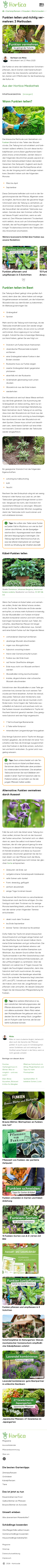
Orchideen (7, 1476)
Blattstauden (38, 11)
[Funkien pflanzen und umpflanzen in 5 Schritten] (20, 258)
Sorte (9, 863)
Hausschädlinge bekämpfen (14, 1538)
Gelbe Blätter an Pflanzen (14, 1501)
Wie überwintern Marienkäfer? (15, 1517)
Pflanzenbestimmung (11, 1450)
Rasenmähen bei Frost (12, 1497)
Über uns (5, 1454)
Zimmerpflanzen (9, 1473)
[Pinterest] (4, 1459)
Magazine (6, 1545)
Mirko (11, 1036)
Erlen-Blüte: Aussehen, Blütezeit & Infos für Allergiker (10, 1081)
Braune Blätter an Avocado (14, 1505)
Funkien (5, 142)
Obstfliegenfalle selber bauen (15, 1530)
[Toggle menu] (41, 5)
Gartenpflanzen (13, 11)
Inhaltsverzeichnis (17, 94)
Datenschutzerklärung (11, 1554)
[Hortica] (14, 4)
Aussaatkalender (9, 1445)
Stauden (26, 11)
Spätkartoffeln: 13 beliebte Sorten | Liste (32, 1080)
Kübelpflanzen (8, 1480)
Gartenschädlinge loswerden (15, 1534)
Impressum (6, 1558)
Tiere (4, 1484)
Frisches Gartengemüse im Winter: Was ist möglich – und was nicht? (10, 1069)
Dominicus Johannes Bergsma (21, 589)
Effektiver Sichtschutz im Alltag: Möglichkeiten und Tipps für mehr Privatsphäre (34, 1068)
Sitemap (5, 1549)
